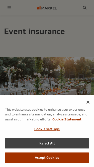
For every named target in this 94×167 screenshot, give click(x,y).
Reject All (46, 143)
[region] (47, 131)
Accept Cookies (47, 157)
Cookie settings (47, 129)
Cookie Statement (66, 119)
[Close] (87, 102)
